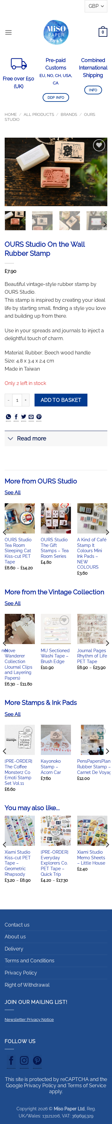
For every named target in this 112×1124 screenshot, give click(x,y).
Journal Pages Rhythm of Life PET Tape (92, 656)
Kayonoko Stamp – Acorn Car (51, 767)
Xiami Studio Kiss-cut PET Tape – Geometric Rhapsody (18, 863)
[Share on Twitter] (23, 417)
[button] (8, 32)
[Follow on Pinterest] (37, 1062)
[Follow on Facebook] (11, 1062)
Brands (69, 114)
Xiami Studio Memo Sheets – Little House (91, 858)
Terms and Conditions (29, 961)
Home (11, 114)
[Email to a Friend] (31, 417)
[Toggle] (11, 439)
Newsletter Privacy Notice (29, 1019)
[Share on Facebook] (16, 417)
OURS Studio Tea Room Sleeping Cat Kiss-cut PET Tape (18, 550)
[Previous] (14, 172)
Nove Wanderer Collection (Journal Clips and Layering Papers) (18, 664)
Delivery (14, 949)
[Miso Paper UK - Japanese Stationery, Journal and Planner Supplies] (56, 32)
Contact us (17, 925)
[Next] (97, 172)
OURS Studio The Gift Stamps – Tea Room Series (55, 548)
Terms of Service (87, 1085)
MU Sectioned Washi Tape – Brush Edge (55, 656)
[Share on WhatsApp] (8, 417)
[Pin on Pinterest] (38, 417)
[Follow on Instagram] (24, 1062)
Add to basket (61, 400)
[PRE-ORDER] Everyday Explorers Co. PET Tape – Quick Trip (54, 863)
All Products (39, 114)
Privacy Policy (21, 973)
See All (13, 493)
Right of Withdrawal (27, 985)
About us (15, 937)
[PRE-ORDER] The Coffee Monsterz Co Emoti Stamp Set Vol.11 (18, 772)
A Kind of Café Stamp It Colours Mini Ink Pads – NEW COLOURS (91, 553)
